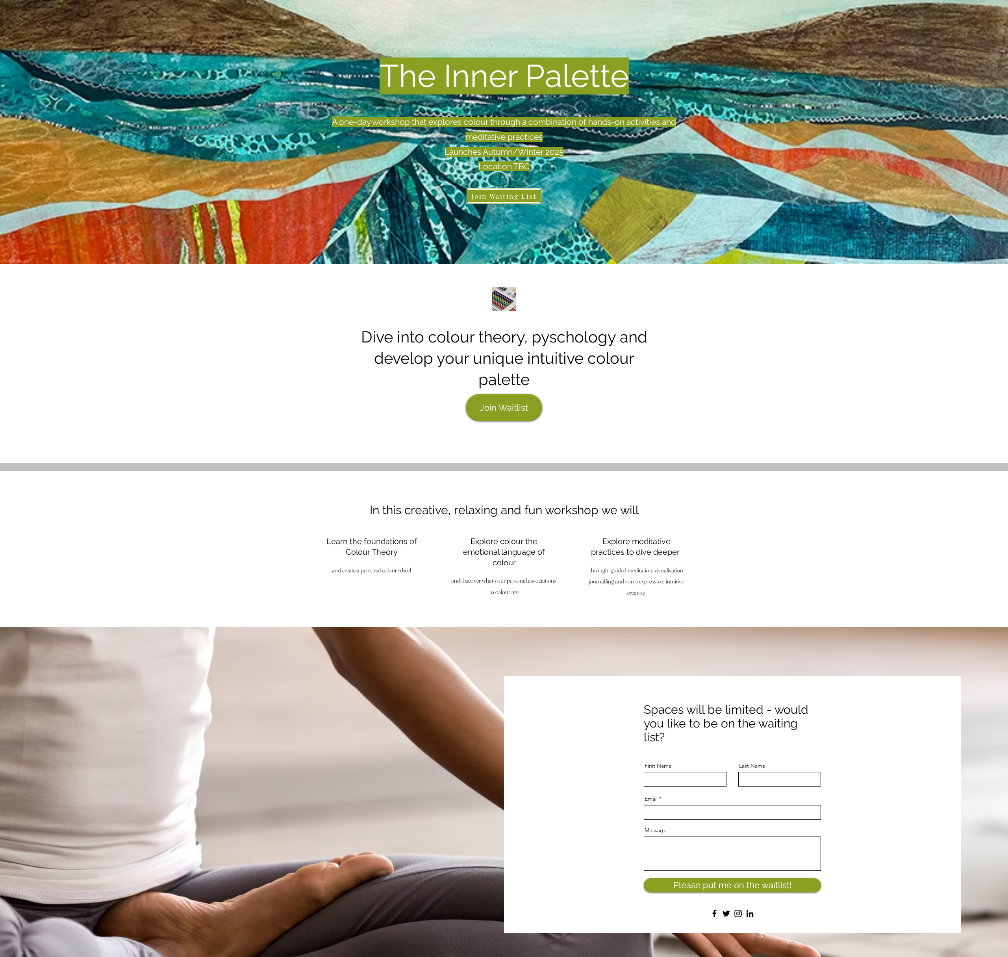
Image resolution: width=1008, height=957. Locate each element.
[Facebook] (714, 913)
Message (656, 830)
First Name (658, 765)
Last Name (752, 765)
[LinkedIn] (750, 913)
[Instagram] (738, 913)
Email (651, 799)
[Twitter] (726, 913)
